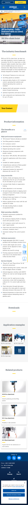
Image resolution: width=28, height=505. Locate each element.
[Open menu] (3, 7)
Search (19, 474)
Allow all (14, 490)
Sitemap (9, 474)
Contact (14, 480)
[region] (14, 492)
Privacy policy (15, 486)
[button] (14, 131)
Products (6, 11)
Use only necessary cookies (14, 495)
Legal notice (21, 486)
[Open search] (24, 7)
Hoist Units (11, 11)
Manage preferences (14, 499)
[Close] (25, 483)
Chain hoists (17, 11)
